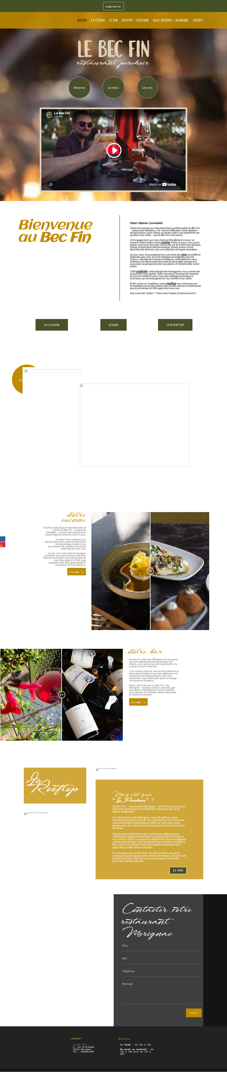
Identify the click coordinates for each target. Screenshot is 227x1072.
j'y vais (74, 572)
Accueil (82, 20)
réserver (113, 6)
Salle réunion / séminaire (171, 20)
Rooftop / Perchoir (135, 20)
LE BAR (113, 325)
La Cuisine (98, 20)
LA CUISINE (52, 325)
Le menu (113, 87)
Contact (198, 20)
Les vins (147, 87)
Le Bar (113, 20)
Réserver (79, 87)
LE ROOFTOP (175, 325)
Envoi (194, 1013)
